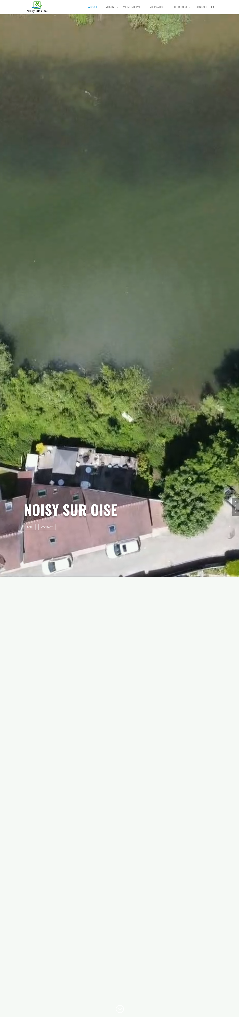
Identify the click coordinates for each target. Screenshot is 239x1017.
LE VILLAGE (109, 7)
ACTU (30, 527)
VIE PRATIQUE (158, 7)
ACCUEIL (93, 7)
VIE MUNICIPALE (132, 7)
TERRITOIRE (181, 7)
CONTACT (201, 7)
